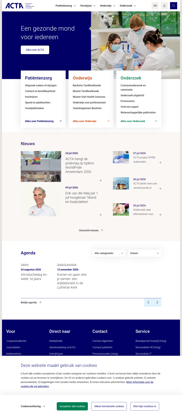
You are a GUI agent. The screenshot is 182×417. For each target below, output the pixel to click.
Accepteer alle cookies (72, 406)
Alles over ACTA (35, 49)
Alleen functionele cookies (109, 406)
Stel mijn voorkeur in (144, 406)
